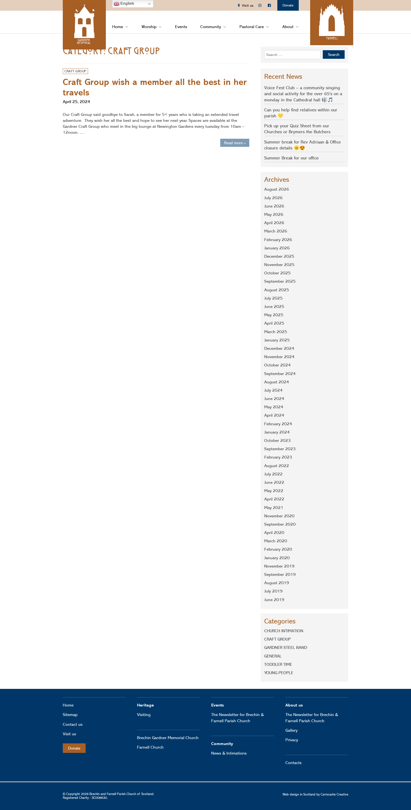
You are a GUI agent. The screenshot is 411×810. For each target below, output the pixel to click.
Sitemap (70, 714)
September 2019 (280, 574)
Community (210, 27)
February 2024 (278, 423)
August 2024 (276, 382)
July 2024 (273, 390)
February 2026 (278, 239)
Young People (278, 672)
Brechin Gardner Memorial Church (168, 737)
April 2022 (274, 499)
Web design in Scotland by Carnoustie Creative (315, 794)
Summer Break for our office (291, 157)
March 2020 (275, 540)
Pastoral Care (252, 27)
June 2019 (274, 599)
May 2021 (273, 507)
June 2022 (274, 482)
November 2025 (279, 264)
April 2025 (274, 323)
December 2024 (279, 348)
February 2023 (278, 457)
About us (294, 705)
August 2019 (276, 582)
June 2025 (274, 306)
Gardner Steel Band (285, 647)
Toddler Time (278, 664)
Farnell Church (150, 747)
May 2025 (273, 314)
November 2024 (279, 356)
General (273, 656)
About (288, 27)
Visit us (69, 733)
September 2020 (280, 524)
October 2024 (277, 365)
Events (181, 27)
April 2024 (274, 415)
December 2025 (279, 256)
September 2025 (280, 281)
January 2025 (277, 340)
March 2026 (275, 231)
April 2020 (274, 532)
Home (117, 27)
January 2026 (277, 248)
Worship (149, 27)
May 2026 (273, 214)
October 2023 (277, 440)
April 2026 (274, 222)
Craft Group (75, 71)
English (126, 3)
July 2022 (273, 474)
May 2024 (273, 407)
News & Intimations (229, 753)
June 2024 (274, 398)
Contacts (293, 762)
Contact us (73, 724)
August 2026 (276, 189)
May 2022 (273, 490)
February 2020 (278, 549)
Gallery (291, 730)
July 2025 (273, 298)
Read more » (234, 142)
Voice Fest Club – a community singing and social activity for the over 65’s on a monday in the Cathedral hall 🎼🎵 (303, 93)
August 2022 (276, 465)
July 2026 (273, 197)
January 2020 (277, 557)
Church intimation (283, 630)
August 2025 (276, 289)
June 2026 (274, 206)
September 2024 (280, 373)
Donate (288, 5)
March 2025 (275, 331)
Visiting (144, 714)
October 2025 (277, 273)
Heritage (145, 705)
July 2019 (273, 591)
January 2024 (277, 432)
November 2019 (279, 566)
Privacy (291, 739)
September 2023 (280, 448)
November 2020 (279, 516)
